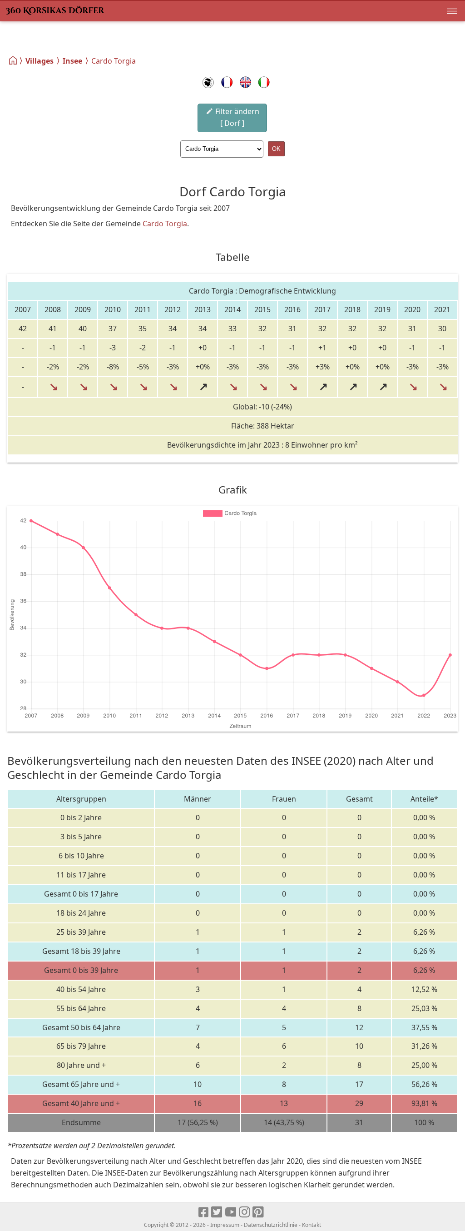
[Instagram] (245, 1212)
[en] (245, 82)
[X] (217, 1212)
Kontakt (311, 1225)
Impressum (224, 1225)
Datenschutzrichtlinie (270, 1225)
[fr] (226, 82)
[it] (264, 82)
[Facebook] (203, 1212)
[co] (208, 82)
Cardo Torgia (165, 224)
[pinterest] (258, 1212)
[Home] (13, 60)
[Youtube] (231, 1212)
